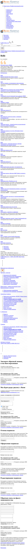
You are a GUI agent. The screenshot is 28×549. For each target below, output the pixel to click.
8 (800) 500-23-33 (5, 256)
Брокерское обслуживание (9, 275)
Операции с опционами (9, 280)
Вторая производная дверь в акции (9, 76)
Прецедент (9, 18)
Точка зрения (9, 13)
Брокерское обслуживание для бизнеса (12, 291)
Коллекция (9, 22)
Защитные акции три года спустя (9, 206)
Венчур (8, 16)
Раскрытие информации (9, 319)
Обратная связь (7, 357)
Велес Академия (7, 308)
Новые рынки (9, 25)
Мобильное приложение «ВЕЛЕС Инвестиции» (15, 296)
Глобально (8, 24)
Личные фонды (7, 279)
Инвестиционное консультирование (12, 276)
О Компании (6, 249)
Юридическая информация (7, 268)
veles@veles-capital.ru (6, 343)
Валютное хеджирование (9, 281)
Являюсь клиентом (7, 409)
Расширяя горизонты (6, 242)
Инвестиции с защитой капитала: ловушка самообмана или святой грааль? (11, 144)
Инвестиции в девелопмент (10, 284)
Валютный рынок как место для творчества (11, 166)
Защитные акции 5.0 (6, 110)
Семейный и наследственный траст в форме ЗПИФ (13, 96)
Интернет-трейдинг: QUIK (10, 302)
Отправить (3, 381)
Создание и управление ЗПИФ (11, 277)
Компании (8, 11)
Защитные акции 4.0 (6, 161)
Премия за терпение (5, 223)
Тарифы (5, 320)
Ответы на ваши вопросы (9, 309)
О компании (6, 37)
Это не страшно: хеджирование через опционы (12, 83)
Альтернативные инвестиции (13, 21)
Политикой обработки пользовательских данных (13, 542)
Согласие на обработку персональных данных (12, 384)
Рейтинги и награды (8, 315)
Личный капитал (10, 20)
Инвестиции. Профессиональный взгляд (13, 6)
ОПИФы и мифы (5, 102)
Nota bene (3, 155)
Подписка (5, 358)
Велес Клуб (6, 306)
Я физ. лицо (5, 406)
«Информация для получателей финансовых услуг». (10, 392)
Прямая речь (9, 9)
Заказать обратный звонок (9, 355)
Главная (3, 51)
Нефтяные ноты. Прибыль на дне (9, 181)
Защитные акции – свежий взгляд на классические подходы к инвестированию (13, 125)
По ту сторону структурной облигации (10, 236)
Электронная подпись (8, 305)
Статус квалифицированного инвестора (13, 300)
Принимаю (3, 547)
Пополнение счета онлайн (9, 304)
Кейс (7, 15)
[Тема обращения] (5, 401)
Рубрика (3, 52)
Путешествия (9, 27)
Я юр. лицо (5, 407)
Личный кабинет (7, 297)
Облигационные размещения (10, 290)
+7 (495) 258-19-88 (13, 256)
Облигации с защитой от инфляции (9, 212)
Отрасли (8, 17)
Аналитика (6, 36)
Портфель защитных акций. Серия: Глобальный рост (13, 218)
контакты (3, 342)
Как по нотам (4, 230)
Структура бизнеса (8, 316)
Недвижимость (10, 26)
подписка (7, 342)
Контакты (5, 39)
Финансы (8, 12)
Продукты (5, 35)
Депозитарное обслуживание (10, 282)
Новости (5, 322)
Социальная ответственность (10, 318)
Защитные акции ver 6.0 (6, 150)
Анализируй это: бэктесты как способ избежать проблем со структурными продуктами (12, 90)
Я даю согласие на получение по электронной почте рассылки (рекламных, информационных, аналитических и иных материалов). (13, 470)
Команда (5, 314)
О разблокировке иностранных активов (13, 301)
